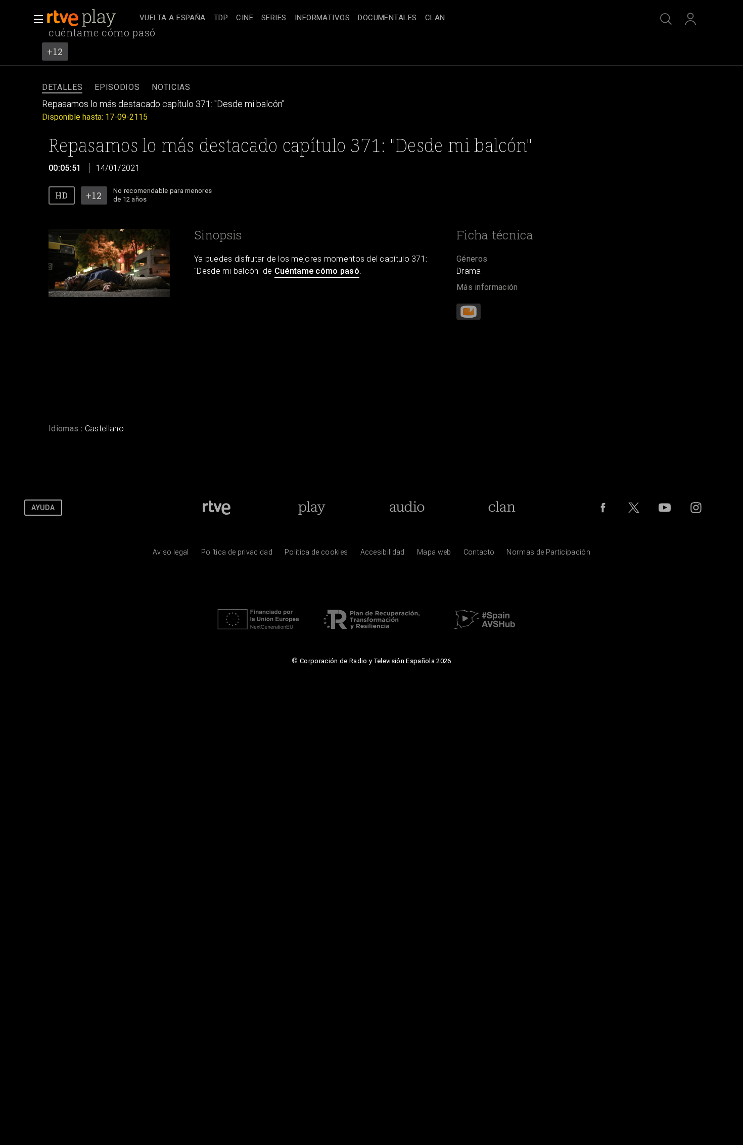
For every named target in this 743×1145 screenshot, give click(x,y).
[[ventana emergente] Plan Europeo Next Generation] (258, 631)
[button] (35, 19)
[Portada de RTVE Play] (82, 18)
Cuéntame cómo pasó (316, 271)
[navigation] (382, 18)
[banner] (91, 18)
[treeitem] (173, 18)
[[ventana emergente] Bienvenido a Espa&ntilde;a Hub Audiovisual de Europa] (484, 631)
